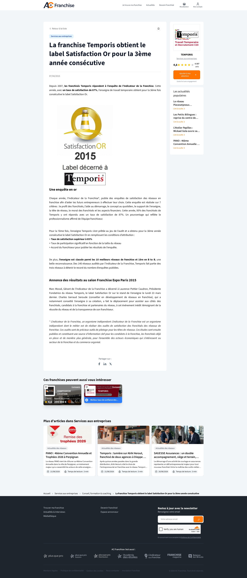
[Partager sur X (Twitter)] (110, 364)
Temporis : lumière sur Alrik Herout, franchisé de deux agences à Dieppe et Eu (123, 457)
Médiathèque (49, 516)
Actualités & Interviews (54, 512)
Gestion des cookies (94, 570)
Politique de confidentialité (72, 570)
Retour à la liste (59, 28)
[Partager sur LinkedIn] (105, 364)
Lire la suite (178, 108)
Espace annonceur (109, 512)
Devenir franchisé (109, 507)
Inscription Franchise (131, 570)
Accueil (46, 493)
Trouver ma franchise (53, 507)
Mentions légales (50, 570)
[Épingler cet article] (158, 28)
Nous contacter (112, 570)
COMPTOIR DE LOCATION (64, 393)
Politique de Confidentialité (191, 537)
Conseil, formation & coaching (96, 493)
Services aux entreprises (61, 36)
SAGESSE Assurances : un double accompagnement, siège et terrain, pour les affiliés (175, 457)
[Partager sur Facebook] (99, 364)
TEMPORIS (187, 54)
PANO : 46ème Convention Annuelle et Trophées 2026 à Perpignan (69, 455)
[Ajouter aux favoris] (46, 387)
